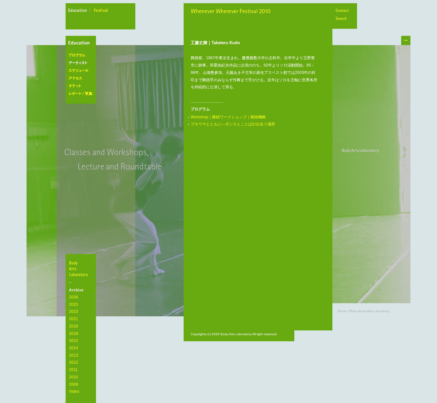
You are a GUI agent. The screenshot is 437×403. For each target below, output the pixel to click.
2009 (73, 384)
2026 (73, 297)
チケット (82, 86)
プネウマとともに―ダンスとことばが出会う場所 (233, 124)
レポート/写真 (82, 94)
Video (74, 391)
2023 (73, 311)
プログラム (82, 55)
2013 (73, 355)
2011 (73, 369)
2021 (73, 319)
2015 (73, 340)
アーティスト (82, 63)
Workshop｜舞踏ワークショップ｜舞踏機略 (228, 117)
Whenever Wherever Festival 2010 (232, 12)
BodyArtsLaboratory (81, 268)
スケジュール (82, 71)
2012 (73, 362)
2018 (73, 333)
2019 (73, 326)
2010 (73, 377)
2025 (73, 304)
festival (101, 11)
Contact (342, 11)
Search (342, 19)
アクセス (82, 78)
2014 (73, 348)
